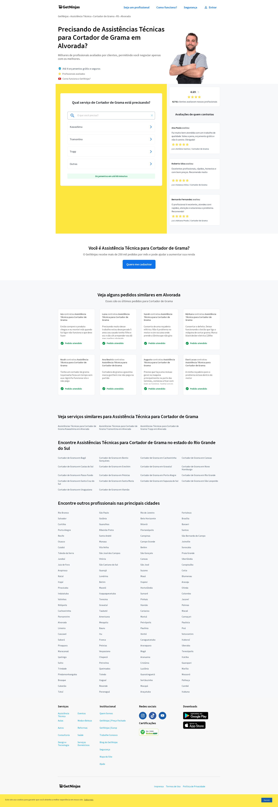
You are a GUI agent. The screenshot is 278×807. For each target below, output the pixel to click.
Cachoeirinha (64, 610)
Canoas (144, 558)
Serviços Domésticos (83, 744)
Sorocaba (186, 547)
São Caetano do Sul (108, 564)
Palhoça (186, 680)
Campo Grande (147, 541)
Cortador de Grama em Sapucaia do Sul (159, 480)
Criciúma (144, 662)
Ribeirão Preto (106, 530)
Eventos (82, 713)
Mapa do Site (106, 756)
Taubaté (103, 610)
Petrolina (104, 662)
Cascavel (62, 633)
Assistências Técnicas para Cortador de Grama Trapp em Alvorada (159, 427)
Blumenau (187, 576)
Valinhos (62, 599)
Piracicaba (63, 587)
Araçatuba (145, 691)
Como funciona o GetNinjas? (77, 78)
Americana (104, 616)
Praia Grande (188, 553)
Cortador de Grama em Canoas (197, 457)
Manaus (103, 541)
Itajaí (60, 581)
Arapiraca (62, 570)
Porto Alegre (64, 530)
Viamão (144, 605)
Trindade (62, 668)
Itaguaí (102, 680)
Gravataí (103, 605)
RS (117, 16)
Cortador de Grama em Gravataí (156, 466)
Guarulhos (104, 524)
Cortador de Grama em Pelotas (114, 475)
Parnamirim (64, 616)
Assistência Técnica (80, 16)
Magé (143, 651)
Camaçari (186, 616)
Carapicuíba (187, 564)
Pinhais (144, 599)
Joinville (186, 541)
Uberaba (186, 645)
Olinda (185, 587)
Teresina (103, 599)
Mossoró (186, 674)
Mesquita (103, 622)
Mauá (143, 576)
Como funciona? (166, 7)
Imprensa (159, 786)
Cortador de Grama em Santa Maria (116, 480)
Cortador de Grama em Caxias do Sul (75, 466)
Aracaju (185, 581)
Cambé (185, 685)
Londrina (103, 576)
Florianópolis (147, 530)
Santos (185, 530)
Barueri (185, 524)
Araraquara (145, 645)
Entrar (213, 7)
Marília (185, 668)
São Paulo (104, 512)
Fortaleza (186, 512)
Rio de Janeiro (147, 512)
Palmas (185, 605)
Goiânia (103, 518)
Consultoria (64, 735)
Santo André (105, 535)
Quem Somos (106, 713)
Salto (60, 662)
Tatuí (60, 691)
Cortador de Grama (103, 16)
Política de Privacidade (194, 786)
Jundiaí (61, 558)
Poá (184, 628)
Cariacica (144, 610)
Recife (61, 535)
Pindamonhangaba (67, 674)
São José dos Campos (109, 553)
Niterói (144, 524)
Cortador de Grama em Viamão (114, 489)
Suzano (144, 570)
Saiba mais (88, 799)
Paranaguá (104, 691)
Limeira (61, 628)
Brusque (62, 680)
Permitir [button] (267, 800)
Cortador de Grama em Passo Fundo (75, 475)
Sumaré (144, 593)
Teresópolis (187, 651)
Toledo (102, 674)
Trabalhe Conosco (109, 735)
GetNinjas (63, 16)
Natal (61, 576)
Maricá (143, 616)
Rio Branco (63, 512)
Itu (100, 633)
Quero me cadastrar (139, 264)
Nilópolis (62, 605)
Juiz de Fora (64, 564)
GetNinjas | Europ (108, 727)
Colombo (186, 593)
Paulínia (144, 628)
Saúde (80, 735)
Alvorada (126, 16)
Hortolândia (146, 587)
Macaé (185, 610)
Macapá (144, 685)
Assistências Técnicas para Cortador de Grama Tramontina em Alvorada (118, 427)
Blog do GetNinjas (109, 742)
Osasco (61, 541)
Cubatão (62, 685)
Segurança (190, 7)
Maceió (102, 587)
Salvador (62, 518)
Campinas (145, 535)
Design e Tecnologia (63, 744)
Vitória (102, 558)
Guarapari (186, 662)
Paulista (186, 622)
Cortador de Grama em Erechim (114, 466)
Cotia (184, 570)
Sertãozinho (146, 680)
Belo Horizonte (148, 518)
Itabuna (186, 691)
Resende (103, 685)
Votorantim (187, 633)
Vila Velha (104, 547)
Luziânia (144, 668)
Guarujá (103, 570)
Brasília (185, 518)
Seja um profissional (136, 7)
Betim (102, 581)
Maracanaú (63, 651)
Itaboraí (186, 639)
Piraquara (62, 645)
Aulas (60, 720)
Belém (143, 547)
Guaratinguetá (147, 674)
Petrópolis (145, 622)
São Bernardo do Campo (193, 535)
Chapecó (103, 657)
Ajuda (102, 763)
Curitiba (62, 524)
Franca (102, 639)
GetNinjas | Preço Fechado (113, 720)
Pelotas (103, 645)
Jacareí (185, 599)
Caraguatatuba (147, 639)
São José (144, 564)
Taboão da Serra (66, 553)
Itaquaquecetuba (107, 593)
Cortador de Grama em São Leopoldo (200, 480)
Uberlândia (187, 558)
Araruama (145, 657)
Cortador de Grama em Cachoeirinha (158, 457)
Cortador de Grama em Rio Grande (198, 475)
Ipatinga (62, 657)
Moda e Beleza (85, 720)
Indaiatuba (63, 593)
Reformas (82, 727)
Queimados (104, 668)
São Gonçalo (146, 553)
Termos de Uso (173, 786)
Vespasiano (104, 651)
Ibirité (143, 633)
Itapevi (143, 581)
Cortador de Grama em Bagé (72, 457)
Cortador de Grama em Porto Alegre (158, 475)
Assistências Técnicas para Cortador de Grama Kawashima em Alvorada (77, 427)
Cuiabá (61, 547)
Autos (61, 727)
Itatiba (185, 657)
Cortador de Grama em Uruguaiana (75, 489)
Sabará (61, 639)
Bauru (102, 628)
